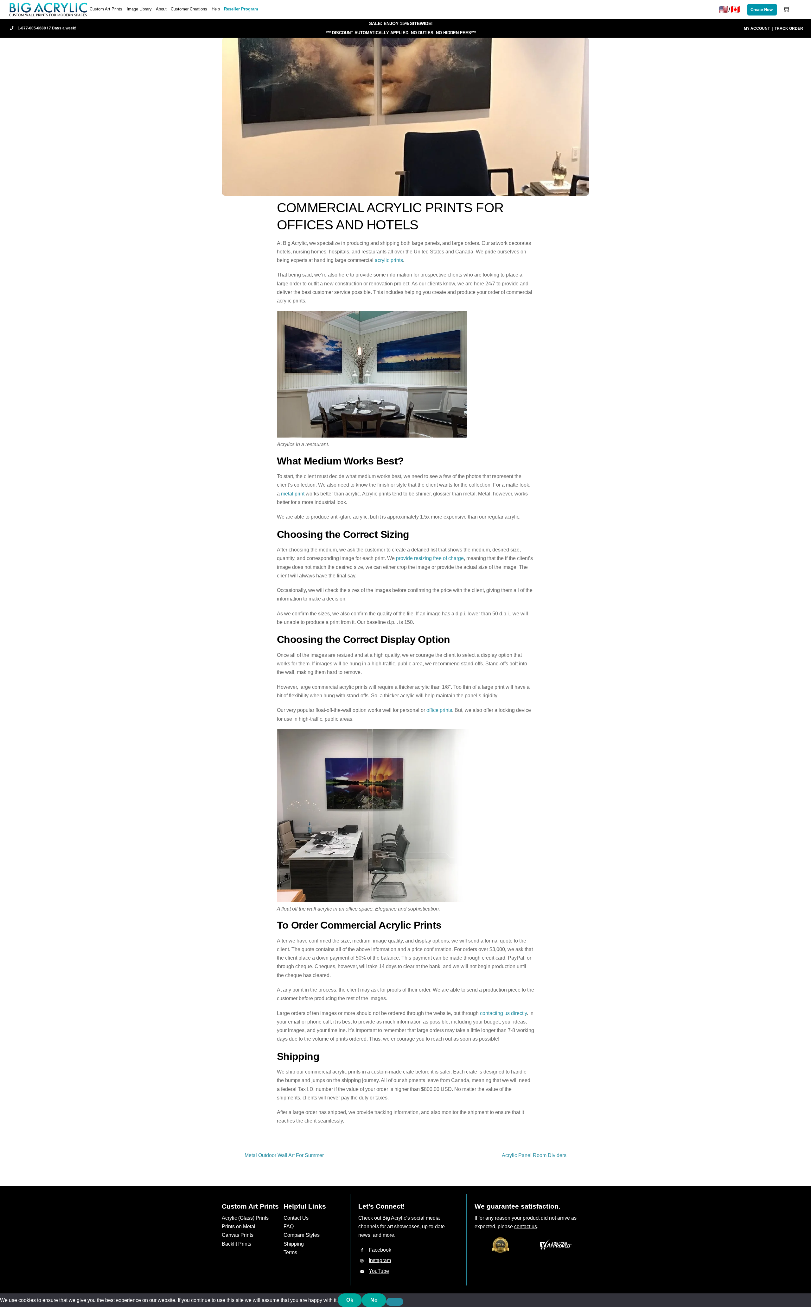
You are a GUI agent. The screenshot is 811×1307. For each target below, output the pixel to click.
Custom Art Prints (106, 9)
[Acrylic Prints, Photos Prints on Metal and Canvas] (48, 9)
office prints (438, 710)
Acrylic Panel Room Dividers (534, 1155)
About (161, 9)
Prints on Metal (238, 1226)
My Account (757, 28)
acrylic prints (389, 260)
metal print (292, 493)
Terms (290, 1252)
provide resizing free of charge (430, 558)
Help (216, 9)
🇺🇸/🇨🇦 (729, 9)
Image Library (139, 9)
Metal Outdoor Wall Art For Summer (284, 1155)
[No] (394, 1302)
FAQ (289, 1226)
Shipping (294, 1244)
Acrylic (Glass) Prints (245, 1218)
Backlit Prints (236, 1244)
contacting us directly (503, 1013)
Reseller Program (241, 9)
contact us (525, 1226)
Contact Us (296, 1218)
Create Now (761, 9)
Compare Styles (302, 1235)
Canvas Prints (237, 1235)
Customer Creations (189, 9)
